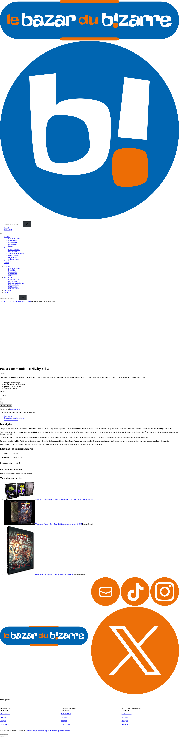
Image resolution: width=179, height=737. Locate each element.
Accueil (2, 301)
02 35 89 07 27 (5, 714)
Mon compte (8, 230)
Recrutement (12, 244)
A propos (7, 237)
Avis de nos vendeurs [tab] (11, 420)
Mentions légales (43, 731)
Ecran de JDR (13, 257)
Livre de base (12, 251)
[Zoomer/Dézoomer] (1, 734)
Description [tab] (8, 416)
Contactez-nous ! (15, 409)
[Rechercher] (27, 224)
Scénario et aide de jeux (16, 253)
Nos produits (12, 242)
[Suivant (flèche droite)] (3, 736)
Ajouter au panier (6, 405)
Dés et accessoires (14, 250)
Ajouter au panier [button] (88, 499)
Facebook (3, 717)
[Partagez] (5, 734)
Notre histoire (12, 240)
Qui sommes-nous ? (14, 238)
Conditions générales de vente (60, 731)
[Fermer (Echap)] (7, 734)
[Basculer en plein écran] (3, 734)
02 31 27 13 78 (66, 714)
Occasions (7, 261)
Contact (6, 263)
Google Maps (4, 724)
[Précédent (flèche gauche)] (1, 736)
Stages (10, 246)
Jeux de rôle (8, 248)
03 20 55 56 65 (126, 714)
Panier (6, 228)
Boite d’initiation (13, 255)
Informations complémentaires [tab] (14, 418)
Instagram (3, 721)
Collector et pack (13, 259)
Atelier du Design (31, 731)
